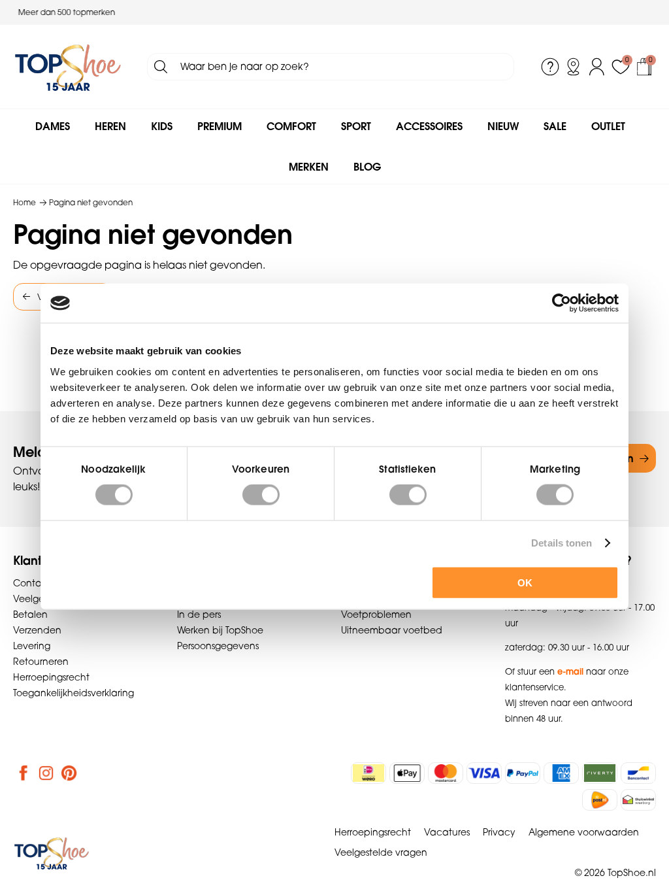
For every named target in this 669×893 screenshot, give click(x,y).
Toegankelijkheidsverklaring (73, 693)
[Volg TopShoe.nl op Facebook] (23, 772)
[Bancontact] (638, 773)
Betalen (30, 614)
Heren (110, 126)
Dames (52, 126)
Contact (32, 583)
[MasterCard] (445, 773)
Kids (161, 126)
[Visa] (484, 773)
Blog (367, 166)
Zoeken (161, 67)
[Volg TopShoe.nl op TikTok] (92, 772)
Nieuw (503, 126)
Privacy (499, 832)
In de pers (199, 614)
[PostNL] (599, 800)
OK (524, 582)
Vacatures (447, 832)
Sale (555, 126)
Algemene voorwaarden (584, 832)
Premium (219, 126)
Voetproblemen (376, 614)
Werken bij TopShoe (220, 630)
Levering (31, 646)
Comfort (291, 126)
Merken (309, 166)
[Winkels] (573, 66)
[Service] (550, 66)
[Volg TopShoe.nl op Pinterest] (69, 772)
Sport (356, 126)
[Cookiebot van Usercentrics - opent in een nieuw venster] (561, 303)
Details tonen (561, 542)
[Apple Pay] (407, 773)
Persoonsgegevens (218, 646)
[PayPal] (522, 773)
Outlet (608, 126)
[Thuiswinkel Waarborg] (638, 800)
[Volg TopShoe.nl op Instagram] (46, 772)
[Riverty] (599, 773)
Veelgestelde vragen (380, 852)
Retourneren (41, 661)
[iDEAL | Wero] (368, 773)
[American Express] (561, 773)
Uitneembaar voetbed (391, 630)
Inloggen (597, 66)
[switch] (261, 494)
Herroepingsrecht (51, 677)
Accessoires (429, 126)
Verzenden (37, 630)
